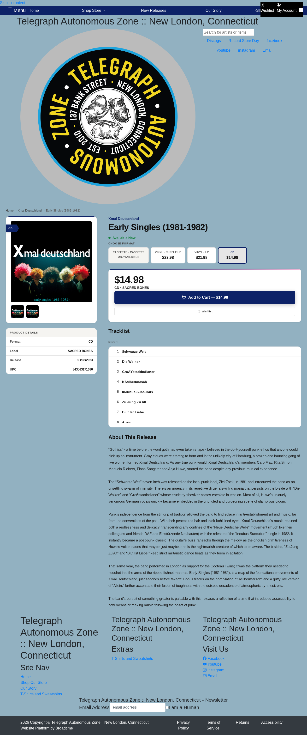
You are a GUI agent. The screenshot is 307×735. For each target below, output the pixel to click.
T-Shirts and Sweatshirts (41, 694)
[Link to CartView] (301, 10)
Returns (242, 722)
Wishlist (207, 311)
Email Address (94, 707)
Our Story (28, 688)
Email (212, 676)
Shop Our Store (33, 682)
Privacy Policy (183, 725)
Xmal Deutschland (30, 210)
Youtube (214, 664)
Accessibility (272, 722)
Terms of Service (213, 725)
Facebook (215, 658)
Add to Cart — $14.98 (208, 297)
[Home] (107, 116)
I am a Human (184, 707)
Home (10, 210)
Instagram (215, 670)
